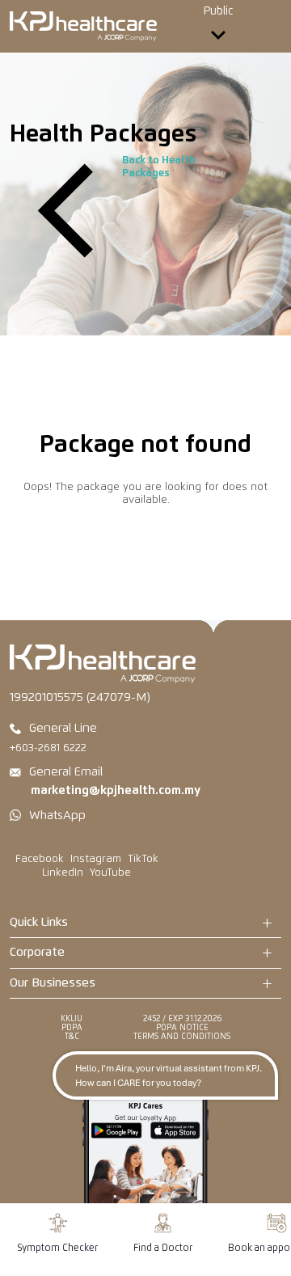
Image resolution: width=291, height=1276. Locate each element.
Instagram (95, 859)
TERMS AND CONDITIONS (181, 1037)
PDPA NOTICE (182, 1028)
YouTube (110, 873)
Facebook (39, 859)
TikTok (143, 859)
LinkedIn (62, 873)
